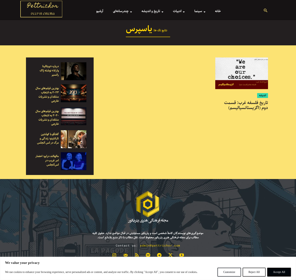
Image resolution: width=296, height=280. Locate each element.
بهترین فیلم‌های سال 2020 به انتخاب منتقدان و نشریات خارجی (47, 117)
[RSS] (136, 256)
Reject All (254, 272)
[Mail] (125, 256)
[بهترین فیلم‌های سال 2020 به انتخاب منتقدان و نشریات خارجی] (73, 116)
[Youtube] (181, 256)
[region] (148, 268)
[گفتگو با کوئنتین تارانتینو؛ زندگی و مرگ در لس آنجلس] (73, 139)
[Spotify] (148, 256)
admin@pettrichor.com (160, 245)
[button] (265, 11)
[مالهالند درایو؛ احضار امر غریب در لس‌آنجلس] (73, 161)
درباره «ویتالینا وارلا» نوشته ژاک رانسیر (49, 70)
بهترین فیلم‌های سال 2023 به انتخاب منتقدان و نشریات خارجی (47, 94)
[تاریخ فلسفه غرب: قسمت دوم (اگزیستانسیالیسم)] (241, 73)
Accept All (279, 272)
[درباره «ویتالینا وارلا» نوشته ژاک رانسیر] (73, 71)
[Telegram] (159, 256)
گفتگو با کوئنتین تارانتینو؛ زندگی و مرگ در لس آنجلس (48, 138)
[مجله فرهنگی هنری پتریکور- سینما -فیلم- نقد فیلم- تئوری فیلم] (148, 207)
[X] (170, 256)
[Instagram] (114, 256)
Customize (229, 272)
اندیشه (262, 95)
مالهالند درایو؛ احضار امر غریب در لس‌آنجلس (47, 160)
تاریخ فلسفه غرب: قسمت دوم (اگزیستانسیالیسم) (246, 105)
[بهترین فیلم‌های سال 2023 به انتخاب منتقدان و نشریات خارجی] (73, 93)
